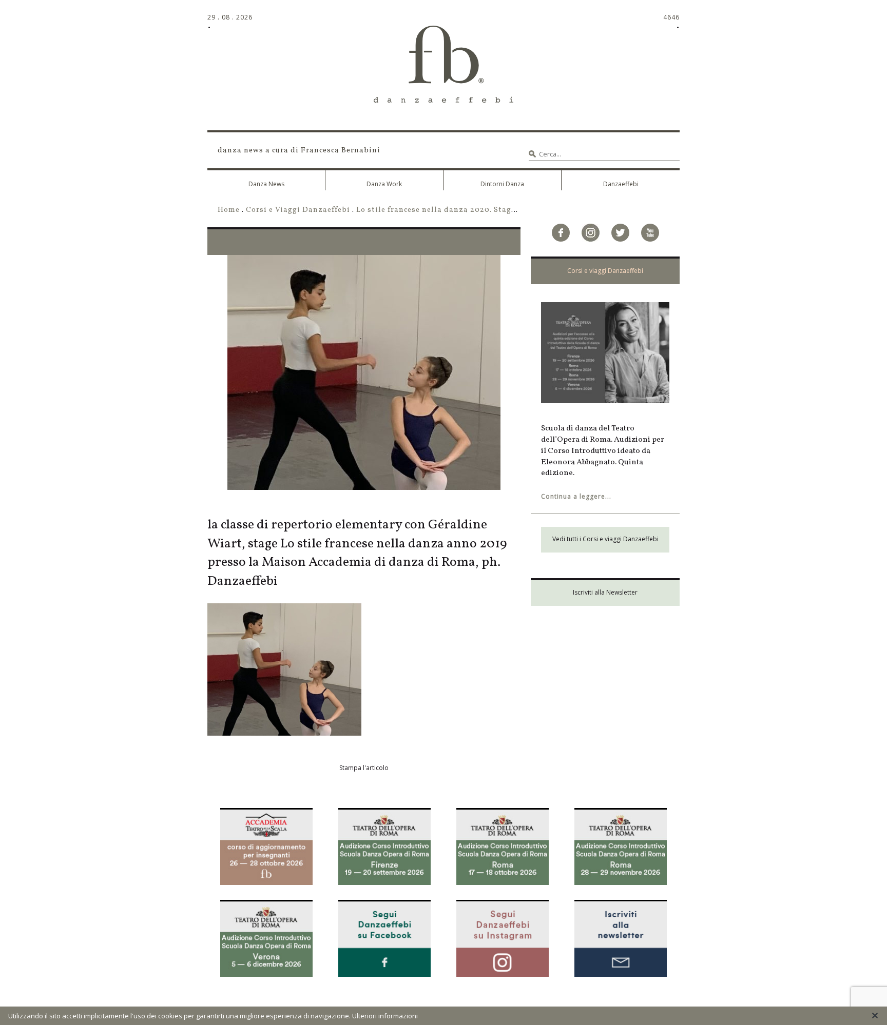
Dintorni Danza (502, 184)
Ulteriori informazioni (385, 1015)
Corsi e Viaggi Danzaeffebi (298, 210)
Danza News (266, 184)
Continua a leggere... (576, 496)
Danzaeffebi (621, 184)
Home (229, 210)
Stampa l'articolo (364, 767)
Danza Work (384, 184)
